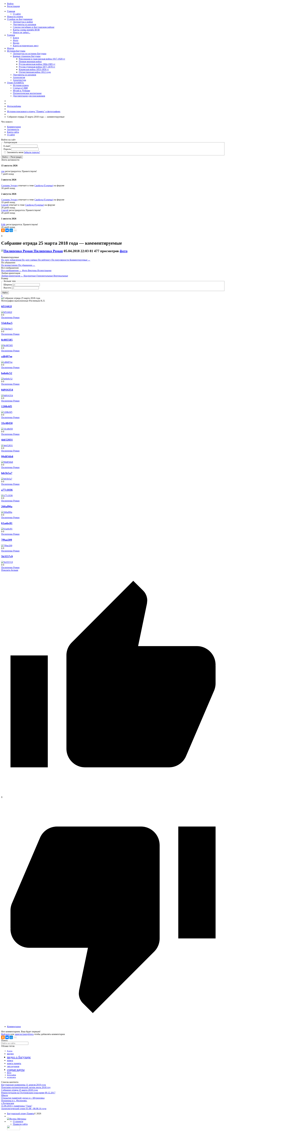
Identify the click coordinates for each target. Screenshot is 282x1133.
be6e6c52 (6, 373)
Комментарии (14, 1026)
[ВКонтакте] (7, 230)
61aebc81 (6, 523)
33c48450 (7, 423)
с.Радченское (7, 1103)
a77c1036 (7, 489)
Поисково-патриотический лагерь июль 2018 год (25, 1087)
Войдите (5, 1034)
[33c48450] (7, 429)
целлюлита (11, 1077)
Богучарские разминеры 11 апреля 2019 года (23, 1084)
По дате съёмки (30, 260)
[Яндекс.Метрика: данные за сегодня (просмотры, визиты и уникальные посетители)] (16, 1119)
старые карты (16, 1069)
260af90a (6, 506)
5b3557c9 (7, 556)
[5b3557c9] (7, 562)
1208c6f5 (6, 406)
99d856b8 (7, 456)
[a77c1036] (7, 495)
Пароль (7, 149)
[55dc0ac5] (6, 329)
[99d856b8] (7, 462)
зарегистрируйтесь (24, 1034)
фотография (11, 1075)
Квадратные (30, 276)
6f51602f (6, 306)
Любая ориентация (12, 276)
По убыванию (26, 265)
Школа (4, 1095)
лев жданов (13, 1066)
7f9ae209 (6, 539)
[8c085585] (7, 345)
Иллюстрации (44, 270)
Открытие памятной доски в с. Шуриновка (23, 1098)
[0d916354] (7, 395)
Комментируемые (80, 260)
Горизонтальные (44, 276)
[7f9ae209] (6, 545)
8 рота (9, 1051)
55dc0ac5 (6, 323)
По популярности (60, 260)
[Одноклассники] (3, 230)
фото (123, 251)
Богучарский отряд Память (20, 1113)
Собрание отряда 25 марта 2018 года (19, 1090)
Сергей (4, 205)
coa (2, 171)
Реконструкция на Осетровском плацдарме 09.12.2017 (28, 1092)
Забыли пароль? (32, 152)
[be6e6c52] (6, 379)
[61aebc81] (6, 529)
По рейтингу (44, 260)
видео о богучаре (19, 1057)
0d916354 (7, 389)
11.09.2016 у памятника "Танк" (16, 1106)
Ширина (8, 284)
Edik (3, 224)
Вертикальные (60, 276)
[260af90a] (6, 512)
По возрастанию (9, 265)
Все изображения (11, 270)
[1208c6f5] (6, 412)
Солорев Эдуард (9, 185)
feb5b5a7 (6, 473)
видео (10, 1053)
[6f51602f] (6, 312)
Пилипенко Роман (48, 251)
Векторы (32, 270)
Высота (7, 287)
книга (10, 1060)
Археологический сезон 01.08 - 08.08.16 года (23, 1108)
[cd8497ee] (6, 362)
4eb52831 (7, 439)
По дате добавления (11, 260)
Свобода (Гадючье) (43, 185)
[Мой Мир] (11, 230)
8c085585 (7, 339)
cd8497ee (6, 356)
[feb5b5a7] (6, 479)
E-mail (7, 146)
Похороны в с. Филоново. (14, 1100)
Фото (25, 270)
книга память (14, 1063)
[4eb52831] (7, 445)
